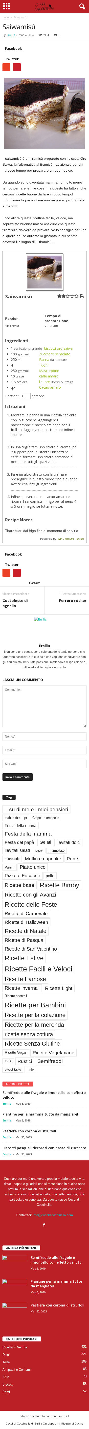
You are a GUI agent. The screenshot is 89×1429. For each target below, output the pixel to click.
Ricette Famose (25, 979)
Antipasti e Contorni (16, 1369)
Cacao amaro (50, 387)
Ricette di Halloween (26, 922)
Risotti (8, 1061)
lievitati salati (17, 850)
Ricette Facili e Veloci (38, 969)
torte (30, 1069)
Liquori (39, 850)
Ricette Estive (24, 958)
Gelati (45, 842)
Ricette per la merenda (34, 1024)
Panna (44, 359)
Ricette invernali (22, 988)
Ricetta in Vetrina (14, 1347)
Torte (6, 1362)
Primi (6, 1392)
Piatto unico (32, 867)
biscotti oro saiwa (58, 348)
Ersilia (11, 35)
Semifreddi (50, 1061)
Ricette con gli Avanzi (30, 895)
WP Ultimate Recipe (71, 538)
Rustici (25, 1061)
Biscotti (7, 1384)
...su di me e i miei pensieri (36, 809)
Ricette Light (58, 988)
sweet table (13, 1069)
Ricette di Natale (25, 931)
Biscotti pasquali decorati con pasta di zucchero (44, 1148)
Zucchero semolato (54, 354)
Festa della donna (20, 825)
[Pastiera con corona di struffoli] (14, 1312)
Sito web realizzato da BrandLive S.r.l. (44, 1416)
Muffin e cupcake (43, 858)
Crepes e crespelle (45, 818)
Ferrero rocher (73, 600)
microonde (12, 859)
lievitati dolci (69, 842)
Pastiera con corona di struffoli (29, 1131)
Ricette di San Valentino (31, 949)
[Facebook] (44, 1225)
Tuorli (43, 365)
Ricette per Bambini (35, 1005)
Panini (9, 867)
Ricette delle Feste (31, 904)
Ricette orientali (16, 996)
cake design (16, 817)
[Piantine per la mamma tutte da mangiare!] (14, 1288)
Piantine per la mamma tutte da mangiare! (40, 1114)
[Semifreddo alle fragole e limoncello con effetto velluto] (14, 1264)
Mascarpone (49, 370)
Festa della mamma (28, 834)
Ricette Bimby (59, 885)
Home (5, 17)
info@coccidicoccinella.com (53, 1215)
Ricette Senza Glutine (32, 1043)
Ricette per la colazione (35, 1015)
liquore (44, 381)
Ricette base (19, 885)
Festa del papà (19, 842)
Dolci (6, 1355)
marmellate (57, 850)
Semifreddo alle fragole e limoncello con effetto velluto (56, 1260)
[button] (81, 6)
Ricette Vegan (16, 1053)
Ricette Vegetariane (53, 1052)
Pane (72, 858)
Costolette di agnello (15, 603)
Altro (5, 1377)
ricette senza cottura (29, 1034)
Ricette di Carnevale (26, 913)
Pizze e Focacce (22, 875)
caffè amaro (49, 376)
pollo (50, 875)
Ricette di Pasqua (24, 940)
